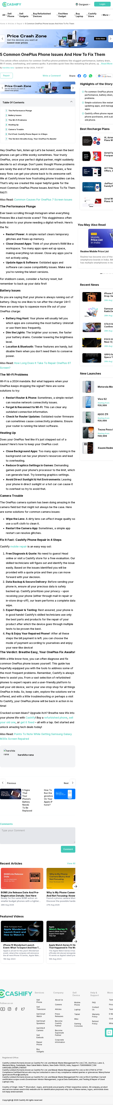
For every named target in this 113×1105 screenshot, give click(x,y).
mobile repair (18, 546)
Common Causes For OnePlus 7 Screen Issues (43, 199)
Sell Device (76, 994)
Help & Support (94, 994)
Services (39, 992)
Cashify (30, 717)
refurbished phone (55, 717)
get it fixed (27, 722)
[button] (102, 4)
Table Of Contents (13, 102)
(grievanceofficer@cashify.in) (15, 1075)
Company (58, 992)
